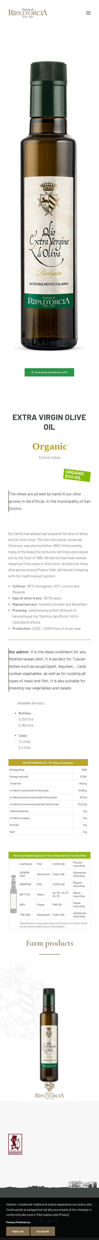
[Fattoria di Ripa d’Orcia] (27, 12)
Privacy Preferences (18, 1222)
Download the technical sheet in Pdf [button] (51, 372)
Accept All (43, 1231)
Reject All (17, 1231)
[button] (88, 13)
